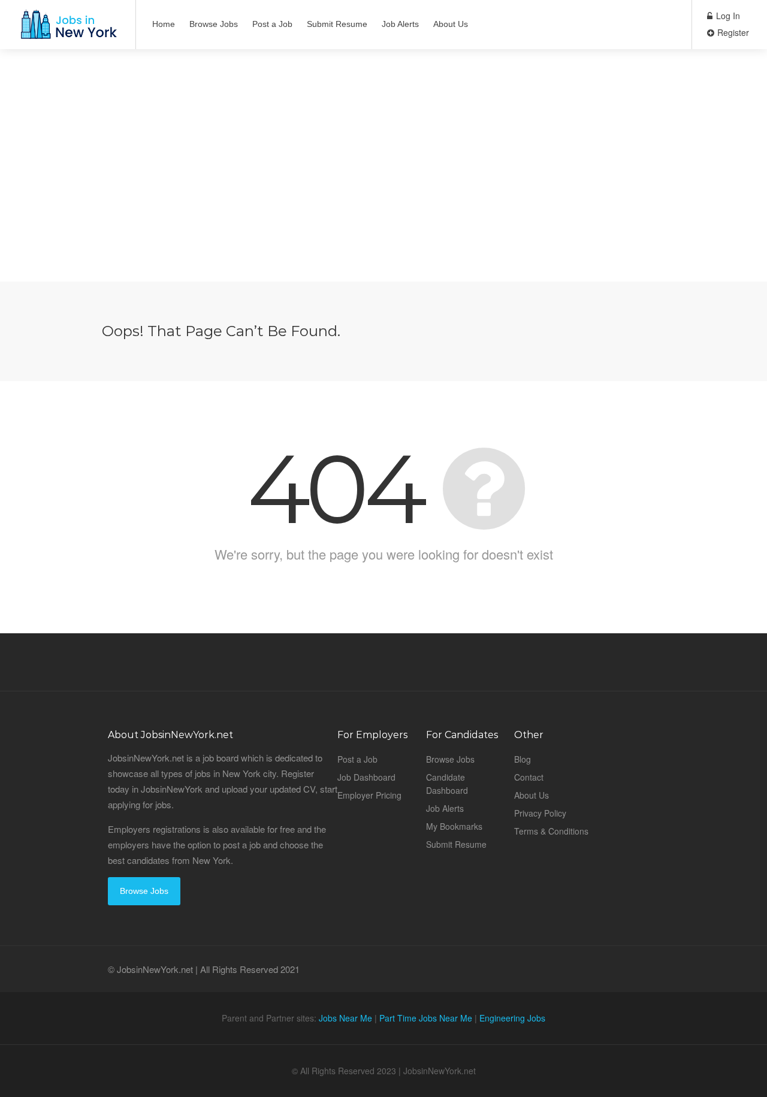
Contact (528, 777)
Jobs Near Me (345, 1018)
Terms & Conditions (551, 831)
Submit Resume (337, 24)
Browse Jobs (213, 24)
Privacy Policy (540, 813)
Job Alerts (400, 24)
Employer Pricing (369, 795)
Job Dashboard (366, 777)
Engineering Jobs (512, 1018)
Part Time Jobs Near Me (425, 1018)
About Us (450, 24)
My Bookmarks (454, 826)
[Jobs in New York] (67, 30)
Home (163, 24)
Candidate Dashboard (447, 783)
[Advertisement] (383, 198)
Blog (522, 759)
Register (732, 32)
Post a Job (272, 24)
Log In (727, 16)
